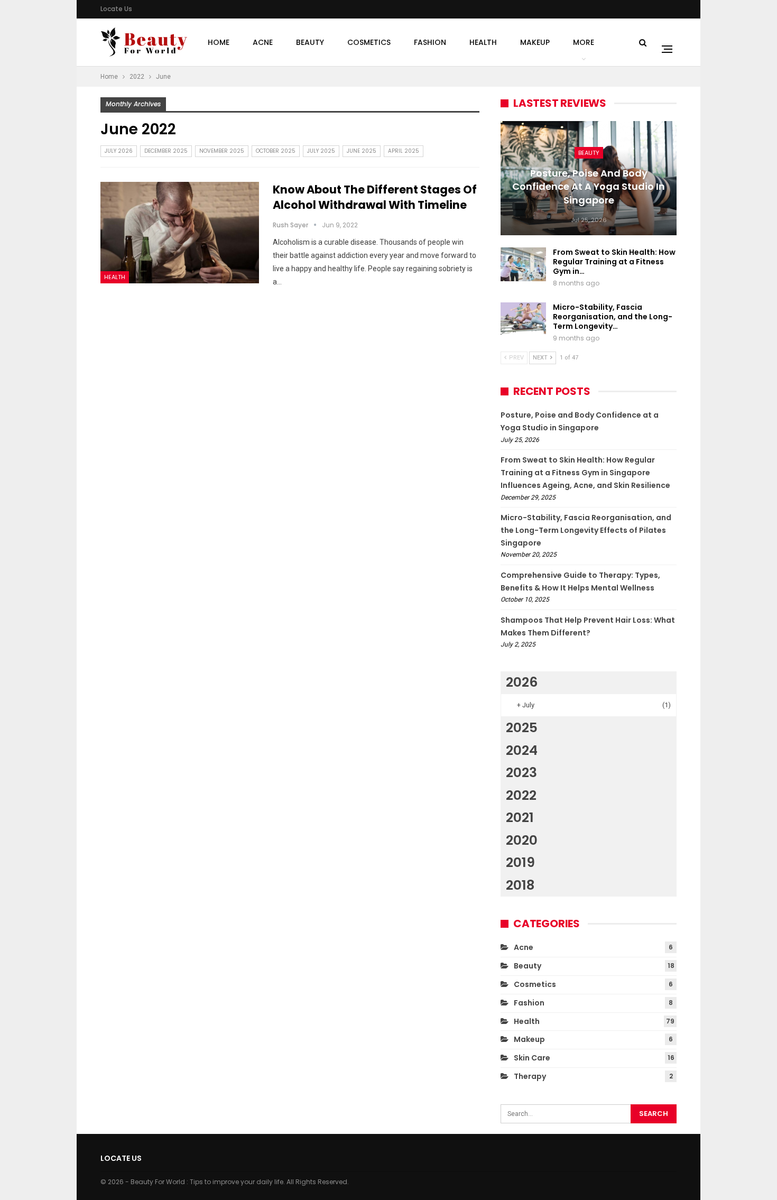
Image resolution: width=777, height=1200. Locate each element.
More (583, 42)
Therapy (530, 1076)
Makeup (535, 42)
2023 (521, 772)
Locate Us (116, 8)
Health (483, 42)
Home (218, 42)
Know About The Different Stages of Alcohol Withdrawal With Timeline (375, 197)
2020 (522, 840)
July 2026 (119, 151)
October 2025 (275, 151)
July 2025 (321, 151)
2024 (522, 750)
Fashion (430, 42)
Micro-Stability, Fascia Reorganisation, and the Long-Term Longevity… (612, 316)
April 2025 (403, 151)
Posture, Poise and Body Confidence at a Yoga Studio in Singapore (588, 186)
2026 (522, 682)
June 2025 (361, 151)
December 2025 (166, 151)
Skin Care (532, 1058)
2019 (520, 862)
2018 (520, 885)
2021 (520, 817)
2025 (522, 727)
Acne (263, 42)
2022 (521, 795)
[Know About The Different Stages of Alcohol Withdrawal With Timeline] (179, 232)
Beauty (310, 42)
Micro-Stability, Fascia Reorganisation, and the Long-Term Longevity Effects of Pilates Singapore (586, 530)
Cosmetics (369, 42)
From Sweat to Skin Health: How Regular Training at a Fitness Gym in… (614, 261)
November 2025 (221, 151)
